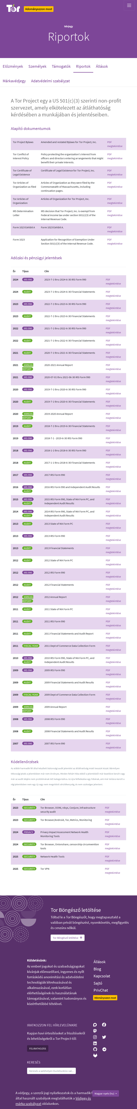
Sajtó (98, 983)
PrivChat (101, 990)
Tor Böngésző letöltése (65, 937)
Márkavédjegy (14, 80)
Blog (97, 969)
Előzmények (13, 66)
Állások (102, 66)
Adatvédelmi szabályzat (50, 80)
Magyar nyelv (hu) (105, 1093)
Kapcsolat (102, 976)
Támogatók (61, 66)
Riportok (84, 66)
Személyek (37, 66)
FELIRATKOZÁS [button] (37, 1048)
